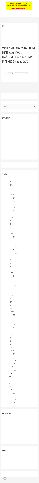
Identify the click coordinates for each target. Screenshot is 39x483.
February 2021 (7, 393)
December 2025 (8, 204)
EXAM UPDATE (7, 132)
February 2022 (7, 354)
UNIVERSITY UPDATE (24, 67)
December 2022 (8, 321)
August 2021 (6, 373)
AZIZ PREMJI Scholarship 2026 (13, 440)
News (4, 139)
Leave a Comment (8, 67)
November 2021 (7, 364)
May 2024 (5, 266)
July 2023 (5, 299)
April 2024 (6, 269)
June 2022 (6, 341)
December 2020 (8, 399)
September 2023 (8, 292)
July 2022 (5, 338)
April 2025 (5, 230)
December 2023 (8, 282)
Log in (4, 455)
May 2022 (5, 344)
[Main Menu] (19, 15)
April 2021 (5, 386)
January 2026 (7, 201)
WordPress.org (7, 465)
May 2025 (5, 227)
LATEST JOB (6, 135)
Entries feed (6, 458)
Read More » (6, 77)
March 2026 (6, 194)
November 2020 (8, 403)
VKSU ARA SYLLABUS (9, 155)
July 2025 (5, 221)
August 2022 (6, 334)
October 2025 (7, 211)
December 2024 (8, 243)
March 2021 (6, 390)
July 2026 (5, 182)
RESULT (5, 142)
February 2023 (7, 315)
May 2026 (5, 188)
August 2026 (6, 178)
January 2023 (7, 318)
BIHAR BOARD (7, 129)
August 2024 (6, 256)
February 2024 (7, 276)
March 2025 (6, 234)
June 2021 (5, 380)
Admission (5, 123)
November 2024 (8, 247)
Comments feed (7, 461)
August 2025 (6, 217)
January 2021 (7, 396)
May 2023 (5, 305)
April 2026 (5, 191)
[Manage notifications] (4, 478)
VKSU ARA (5, 152)
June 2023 (6, 302)
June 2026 (6, 185)
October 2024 (7, 250)
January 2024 (7, 279)
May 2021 (5, 383)
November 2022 (8, 325)
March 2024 (6, 273)
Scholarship (6, 145)
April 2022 (5, 347)
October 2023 (7, 289)
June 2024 (6, 263)
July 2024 (5, 260)
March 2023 (6, 312)
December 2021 (7, 360)
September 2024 (8, 253)
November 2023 (8, 286)
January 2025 (7, 240)
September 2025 (8, 214)
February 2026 (7, 198)
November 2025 (8, 208)
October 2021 (7, 367)
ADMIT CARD (6, 126)
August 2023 (6, 295)
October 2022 (7, 328)
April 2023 (5, 308)
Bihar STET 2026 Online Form (12, 430)
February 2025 (7, 237)
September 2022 (8, 331)
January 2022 (7, 357)
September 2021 (8, 370)
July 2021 (5, 377)
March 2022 (6, 351)
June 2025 (6, 224)
